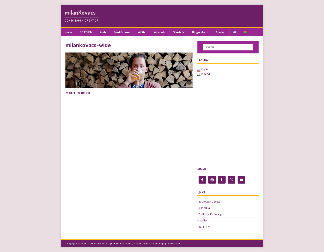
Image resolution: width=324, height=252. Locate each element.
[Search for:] (228, 47)
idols (103, 32)
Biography (198, 32)
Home (68, 32)
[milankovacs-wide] (129, 86)
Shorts (177, 32)
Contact (221, 32)
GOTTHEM (86, 32)
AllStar (142, 32)
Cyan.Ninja (203, 207)
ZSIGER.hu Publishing (209, 214)
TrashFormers (122, 32)
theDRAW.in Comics (208, 201)
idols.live (202, 220)
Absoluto (160, 32)
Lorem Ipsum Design (100, 243)
